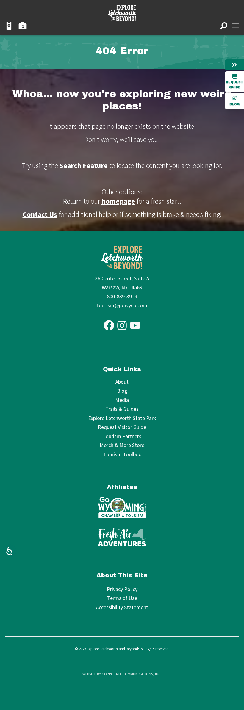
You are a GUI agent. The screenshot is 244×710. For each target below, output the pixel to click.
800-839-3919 (122, 296)
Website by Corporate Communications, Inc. (122, 674)
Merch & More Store (122, 445)
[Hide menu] (234, 64)
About (122, 382)
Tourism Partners (122, 436)
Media (122, 400)
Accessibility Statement (122, 607)
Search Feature (84, 166)
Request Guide (234, 85)
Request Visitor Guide (122, 427)
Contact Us (40, 214)
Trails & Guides (122, 409)
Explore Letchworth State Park (122, 418)
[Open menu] (235, 25)
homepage (118, 201)
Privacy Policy (122, 589)
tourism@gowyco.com (122, 305)
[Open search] (223, 25)
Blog (234, 104)
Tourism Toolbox (122, 455)
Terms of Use (122, 598)
